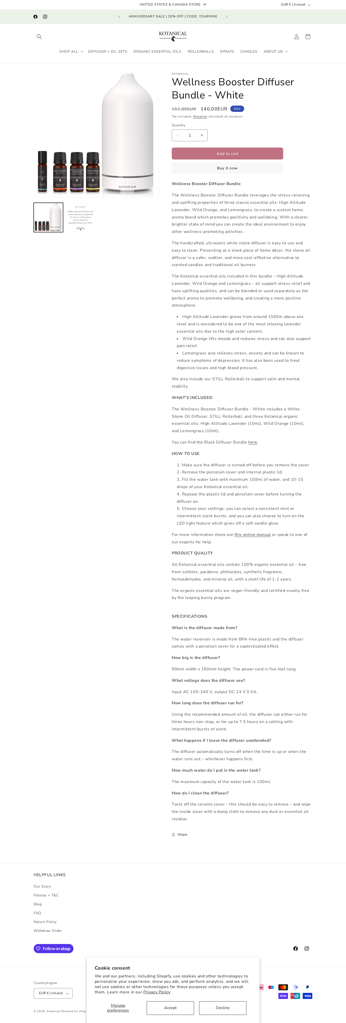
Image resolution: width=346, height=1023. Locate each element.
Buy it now (227, 168)
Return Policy (45, 921)
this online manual (253, 534)
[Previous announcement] (119, 17)
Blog (38, 904)
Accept (170, 1008)
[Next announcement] (227, 17)
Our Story (42, 886)
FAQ (37, 913)
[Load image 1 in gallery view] (48, 217)
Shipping (200, 116)
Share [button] (182, 834)
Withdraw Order (48, 931)
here (252, 442)
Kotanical (54, 1011)
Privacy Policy (156, 992)
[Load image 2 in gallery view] (80, 217)
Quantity (178, 125)
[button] (39, 36)
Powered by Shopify (75, 1011)
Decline (223, 1008)
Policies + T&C (46, 895)
